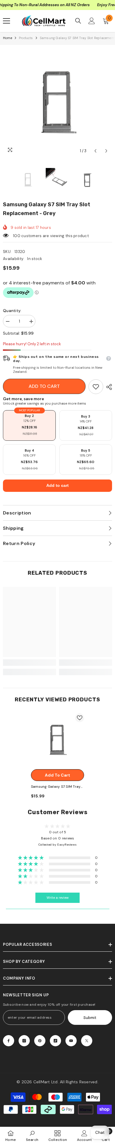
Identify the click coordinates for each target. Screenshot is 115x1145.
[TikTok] (55, 1040)
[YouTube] (71, 1040)
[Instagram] (24, 1040)
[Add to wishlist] (79, 717)
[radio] (29, 425)
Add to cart (44, 386)
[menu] (6, 20)
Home (7, 38)
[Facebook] (8, 1040)
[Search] (78, 20)
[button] (95, 151)
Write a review (58, 898)
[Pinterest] (39, 1040)
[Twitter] (86, 1040)
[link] (95, 386)
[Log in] (91, 21)
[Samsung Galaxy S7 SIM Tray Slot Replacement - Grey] (57, 739)
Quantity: (12, 310)
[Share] (107, 387)
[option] (57, 102)
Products (26, 38)
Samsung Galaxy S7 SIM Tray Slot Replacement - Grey (55, 787)
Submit (89, 1017)
